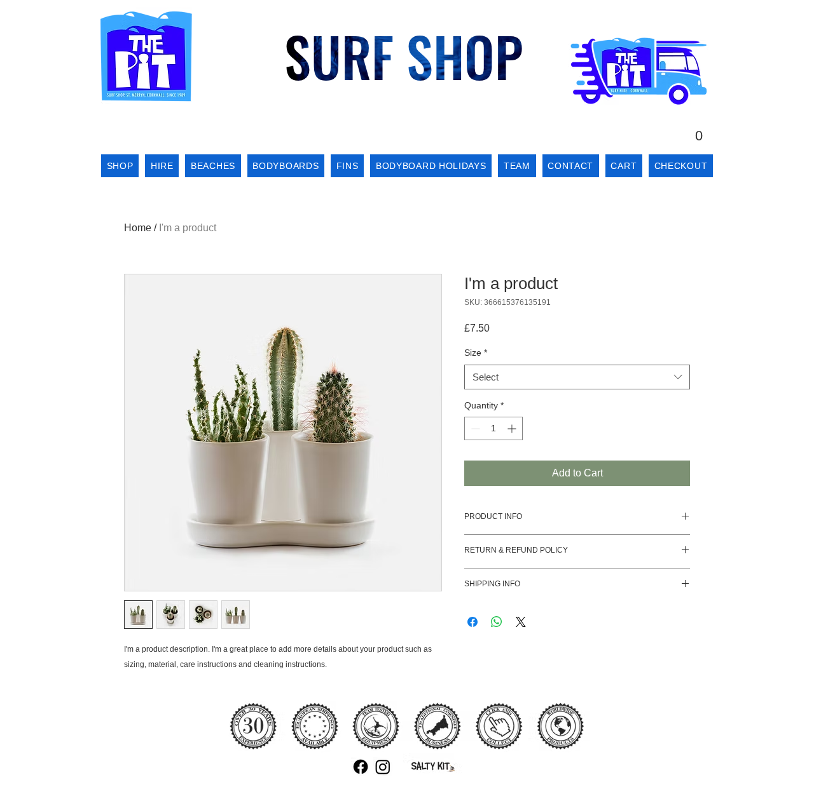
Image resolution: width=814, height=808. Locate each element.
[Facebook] (360, 766)
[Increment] (513, 428)
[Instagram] (382, 766)
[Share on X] (520, 622)
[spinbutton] (493, 428)
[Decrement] (474, 428)
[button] (699, 129)
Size (475, 352)
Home (137, 227)
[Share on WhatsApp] (496, 622)
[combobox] (577, 377)
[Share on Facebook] (472, 622)
